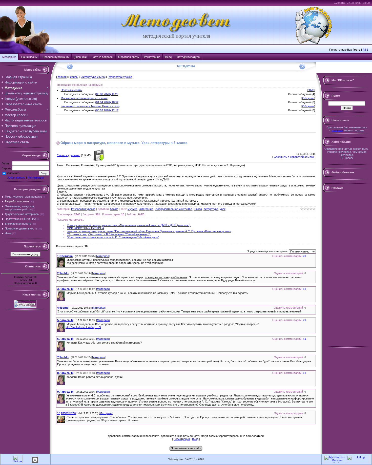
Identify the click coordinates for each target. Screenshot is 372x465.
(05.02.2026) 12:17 (106, 110)
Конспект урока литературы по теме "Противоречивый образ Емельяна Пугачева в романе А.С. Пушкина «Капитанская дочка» (149, 231)
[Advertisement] (115, 123)
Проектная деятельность (21, 228)
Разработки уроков (17, 201)
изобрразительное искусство (173, 208)
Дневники (80, 56)
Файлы (74, 76)
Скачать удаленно (68, 155)
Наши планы (29, 56)
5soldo (114, 208)
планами (337, 130)
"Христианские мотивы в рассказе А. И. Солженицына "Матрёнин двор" (113, 237)
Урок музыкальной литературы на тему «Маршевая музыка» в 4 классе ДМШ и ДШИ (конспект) (129, 225)
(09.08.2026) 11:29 (106, 94)
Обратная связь (128, 56)
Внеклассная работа (18, 223)
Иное (8, 233)
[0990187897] (66, 417)
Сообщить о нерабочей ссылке (294, 156)
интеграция (146, 208)
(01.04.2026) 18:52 (106, 102)
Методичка (9, 56)
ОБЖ (311, 90)
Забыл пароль (16, 177)
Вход (168, 56)
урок (222, 208)
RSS (365, 49)
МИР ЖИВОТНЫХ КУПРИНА (85, 228)
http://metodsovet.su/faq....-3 (83, 327)
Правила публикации (56, 56)
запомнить (13, 173)
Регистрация (152, 56)
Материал (102, 256)
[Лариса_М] (66, 292)
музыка (132, 208)
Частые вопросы (102, 56)
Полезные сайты (71, 90)
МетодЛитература (188, 56)
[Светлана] (66, 259)
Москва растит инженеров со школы (84, 98)
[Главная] (176, 31)
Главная (61, 76)
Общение (308, 98)
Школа (198, 208)
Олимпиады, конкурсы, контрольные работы (20, 208)
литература (210, 208)
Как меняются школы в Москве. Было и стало (90, 106)
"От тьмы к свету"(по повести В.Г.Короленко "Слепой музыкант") (109, 234)
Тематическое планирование (23, 196)
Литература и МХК (93, 76)
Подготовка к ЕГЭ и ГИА (20, 218)
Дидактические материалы (22, 214)
